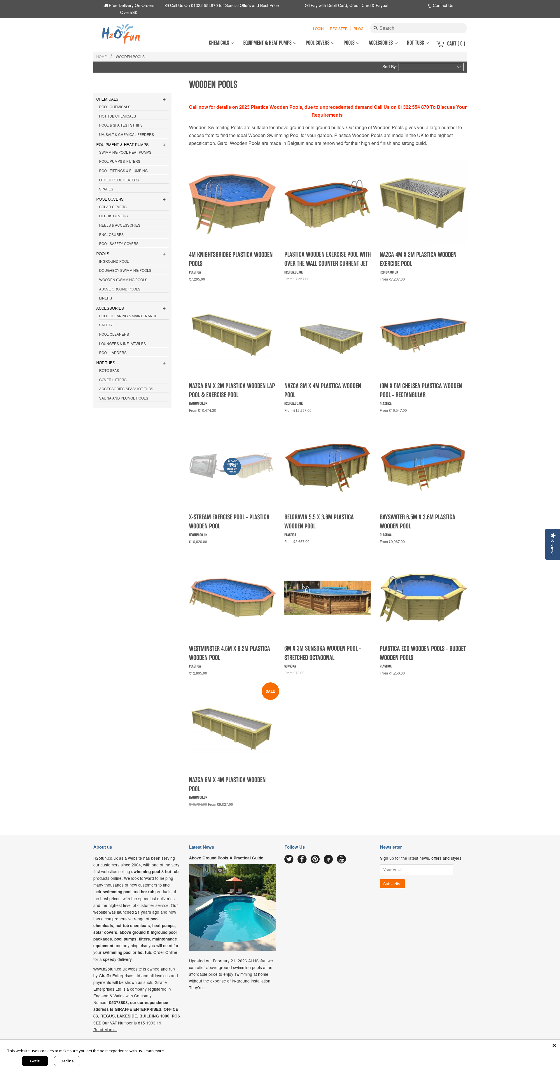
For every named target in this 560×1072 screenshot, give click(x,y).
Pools (350, 42)
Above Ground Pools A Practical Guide (226, 858)
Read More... (105, 1029)
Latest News (201, 847)
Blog (358, 28)
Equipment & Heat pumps (268, 42)
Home (101, 56)
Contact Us (442, 5)
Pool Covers (318, 42)
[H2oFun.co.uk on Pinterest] (315, 859)
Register (339, 28)
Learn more (154, 1050)
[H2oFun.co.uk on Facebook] (302, 859)
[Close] (554, 1045)
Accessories (381, 42)
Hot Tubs (416, 42)
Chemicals (219, 42)
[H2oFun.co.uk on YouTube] (341, 859)
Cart (456, 43)
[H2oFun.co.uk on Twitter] (289, 859)
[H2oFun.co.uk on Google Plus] (328, 859)
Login (318, 28)
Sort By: (389, 66)
